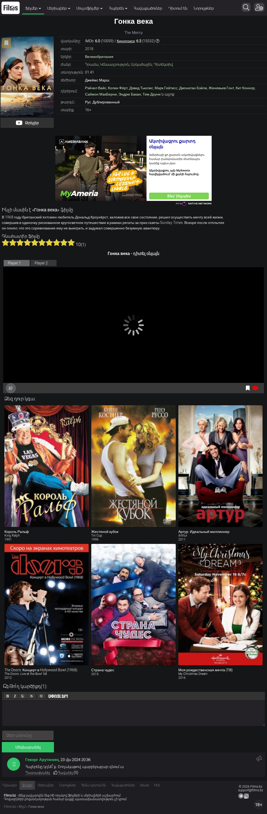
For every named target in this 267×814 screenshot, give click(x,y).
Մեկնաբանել (28, 747)
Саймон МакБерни (101, 94)
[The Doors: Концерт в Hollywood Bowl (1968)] (46, 605)
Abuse (144, 785)
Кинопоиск (126, 41)
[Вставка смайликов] (41, 696)
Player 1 (14, 263)
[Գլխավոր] (10, 7)
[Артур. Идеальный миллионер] (220, 466)
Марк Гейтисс (166, 88)
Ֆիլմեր (31, 8)
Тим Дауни (152, 94)
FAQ (157, 785)
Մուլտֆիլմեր (87, 8)
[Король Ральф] (46, 466)
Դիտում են (177, 8)
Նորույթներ (203, 8)
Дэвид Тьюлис (141, 88)
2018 (89, 49)
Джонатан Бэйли (193, 88)
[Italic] (15, 696)
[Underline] (23, 696)
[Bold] (7, 696)
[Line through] (31, 696)
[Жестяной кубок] (133, 466)
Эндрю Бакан (129, 94)
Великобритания (99, 57)
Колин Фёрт (118, 88)
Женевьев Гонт (221, 88)
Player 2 (41, 263)
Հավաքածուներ (148, 8)
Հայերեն (116, 8)
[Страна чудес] (133, 605)
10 (71, 242)
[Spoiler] (58, 696)
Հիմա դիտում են (93, 785)
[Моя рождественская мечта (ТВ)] (220, 605)
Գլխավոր (10, 785)
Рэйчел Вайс (95, 88)
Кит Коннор (245, 88)
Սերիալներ (57, 8)
